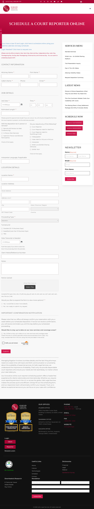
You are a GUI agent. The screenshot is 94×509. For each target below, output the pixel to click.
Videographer (36, 137)
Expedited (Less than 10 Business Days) (15, 231)
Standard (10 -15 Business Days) (13, 228)
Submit (6, 351)
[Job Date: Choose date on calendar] (21, 104)
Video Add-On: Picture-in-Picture (42, 139)
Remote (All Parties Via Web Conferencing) (11, 129)
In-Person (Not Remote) (11, 133)
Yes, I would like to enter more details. (15, 304)
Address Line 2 (6, 198)
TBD (4, 234)
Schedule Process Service (74, 128)
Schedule (35, 474)
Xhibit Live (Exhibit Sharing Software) (39, 146)
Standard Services (70, 51)
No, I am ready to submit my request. (15, 306)
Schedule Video (71, 133)
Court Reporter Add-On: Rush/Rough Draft (38, 133)
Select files (30, 287)
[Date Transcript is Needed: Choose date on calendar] (21, 242)
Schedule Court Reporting (74, 122)
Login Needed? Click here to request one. (16, 49)
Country (33, 212)
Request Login (10, 451)
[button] (81, 1)
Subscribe (70, 179)
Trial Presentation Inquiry (73, 63)
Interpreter (35, 142)
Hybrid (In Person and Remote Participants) (12, 137)
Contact (34, 476)
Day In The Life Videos (72, 68)
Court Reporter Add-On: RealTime (43, 129)
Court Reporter (37, 127)
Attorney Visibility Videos (72, 73)
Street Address (6, 191)
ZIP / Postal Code (6, 212)
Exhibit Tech (36, 149)
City (2, 205)
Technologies (36, 471)
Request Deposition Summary (74, 77)
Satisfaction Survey (68, 472)
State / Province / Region (39, 205)
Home (34, 465)
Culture (34, 468)
